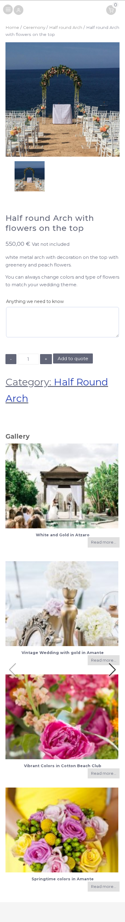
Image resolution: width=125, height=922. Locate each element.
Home (12, 27)
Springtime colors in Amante (63, 879)
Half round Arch (65, 27)
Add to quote (73, 358)
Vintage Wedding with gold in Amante (63, 652)
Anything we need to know (35, 301)
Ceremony (34, 27)
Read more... (103, 542)
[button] (18, 10)
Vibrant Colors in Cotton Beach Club (62, 766)
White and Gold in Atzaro (63, 535)
